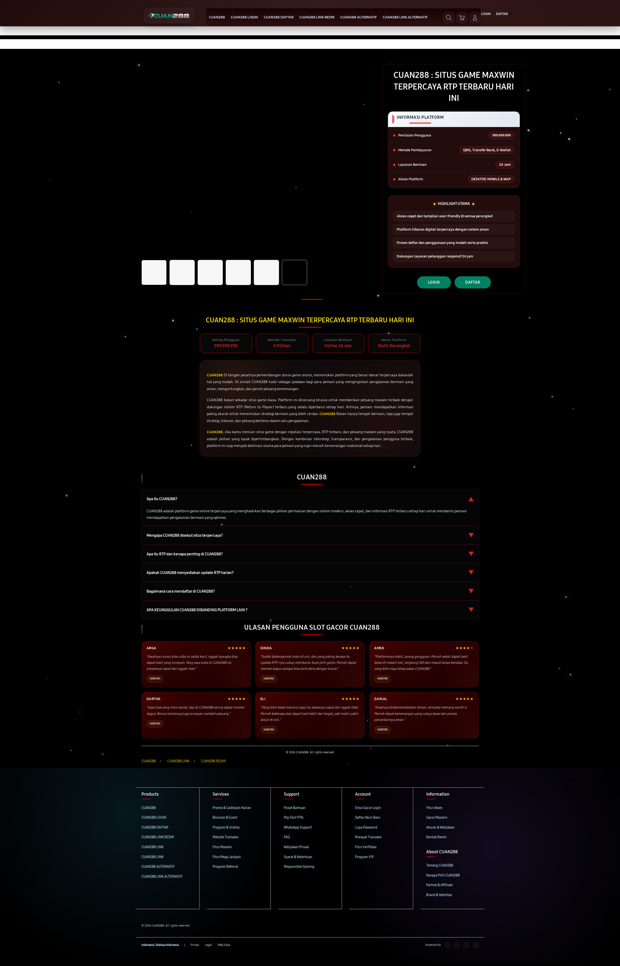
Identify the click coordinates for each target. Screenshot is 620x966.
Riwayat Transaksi (368, 837)
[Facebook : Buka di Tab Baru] (447, 945)
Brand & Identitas (439, 895)
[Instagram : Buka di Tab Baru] (466, 945)
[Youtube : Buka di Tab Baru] (476, 945)
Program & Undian (226, 827)
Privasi (195, 945)
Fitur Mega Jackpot (227, 857)
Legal (208, 945)
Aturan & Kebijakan (440, 827)
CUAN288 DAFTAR (154, 827)
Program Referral (225, 867)
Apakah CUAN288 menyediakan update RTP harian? (310, 572)
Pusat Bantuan (294, 808)
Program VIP (364, 857)
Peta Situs (224, 945)
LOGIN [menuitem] (486, 14)
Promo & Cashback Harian (232, 808)
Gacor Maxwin (436, 817)
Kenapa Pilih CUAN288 (443, 875)
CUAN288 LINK (152, 847)
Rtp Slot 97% (293, 817)
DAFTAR (472, 282)
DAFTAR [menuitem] (502, 14)
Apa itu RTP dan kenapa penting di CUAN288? (310, 554)
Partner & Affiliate (439, 885)
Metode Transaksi (226, 837)
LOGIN (434, 282)
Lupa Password (366, 827)
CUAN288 (148, 808)
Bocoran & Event (225, 817)
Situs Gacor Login (368, 808)
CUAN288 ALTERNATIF (158, 867)
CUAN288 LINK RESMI (157, 837)
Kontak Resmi (436, 837)
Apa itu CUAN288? (310, 499)
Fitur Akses (434, 808)
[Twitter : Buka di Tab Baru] (457, 945)
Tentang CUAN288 (439, 865)
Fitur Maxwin (222, 847)
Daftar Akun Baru (367, 817)
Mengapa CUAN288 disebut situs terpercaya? (310, 535)
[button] (461, 17)
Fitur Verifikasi (366, 847)
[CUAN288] (169, 15)
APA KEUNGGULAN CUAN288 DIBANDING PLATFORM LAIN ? (310, 610)
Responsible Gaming (299, 867)
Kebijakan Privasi (296, 847)
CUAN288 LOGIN (153, 817)
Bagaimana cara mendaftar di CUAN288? (310, 591)
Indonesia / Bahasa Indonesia (160, 945)
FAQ (287, 837)
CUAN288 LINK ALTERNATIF (161, 877)
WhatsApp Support (298, 827)
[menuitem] (217, 17)
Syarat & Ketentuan (298, 857)
